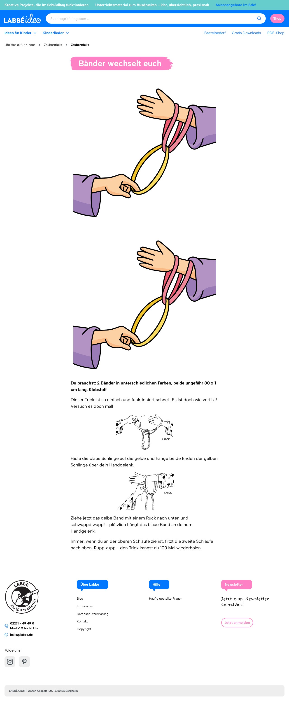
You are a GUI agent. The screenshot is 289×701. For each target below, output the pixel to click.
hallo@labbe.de (21, 635)
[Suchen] (259, 18)
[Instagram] (10, 661)
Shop (277, 18)
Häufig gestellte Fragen (165, 599)
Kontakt (82, 621)
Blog (80, 599)
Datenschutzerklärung (92, 614)
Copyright (84, 629)
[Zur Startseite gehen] (22, 18)
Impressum (85, 606)
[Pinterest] (24, 661)
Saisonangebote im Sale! (236, 5)
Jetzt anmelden (237, 622)
